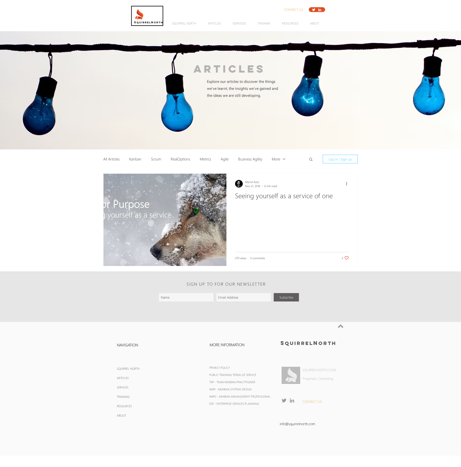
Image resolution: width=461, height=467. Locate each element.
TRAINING (123, 397)
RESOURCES (124, 406)
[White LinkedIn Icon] (320, 10)
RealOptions (180, 159)
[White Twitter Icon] (314, 10)
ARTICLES (123, 378)
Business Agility (250, 159)
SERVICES (122, 387)
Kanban (135, 159)
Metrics (205, 159)
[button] (293, 10)
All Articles (111, 159)
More (276, 159)
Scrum (156, 159)
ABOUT (121, 415)
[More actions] (348, 184)
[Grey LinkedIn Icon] (292, 400)
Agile (225, 159)
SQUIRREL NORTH (128, 368)
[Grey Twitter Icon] (284, 400)
